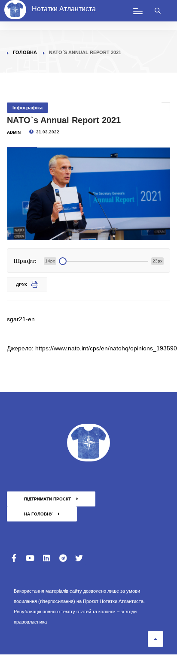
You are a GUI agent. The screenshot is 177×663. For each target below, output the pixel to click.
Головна (25, 52)
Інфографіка (27, 107)
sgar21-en (21, 319)
